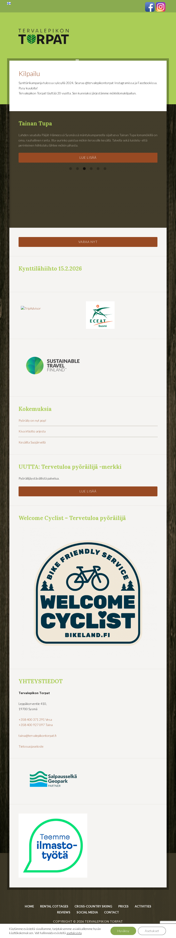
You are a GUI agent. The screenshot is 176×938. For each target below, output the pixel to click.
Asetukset (152, 931)
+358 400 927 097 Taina (36, 725)
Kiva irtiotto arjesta (32, 431)
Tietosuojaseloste (31, 746)
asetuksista (74, 933)
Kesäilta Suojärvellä (32, 442)
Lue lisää (88, 157)
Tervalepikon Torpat (43, 24)
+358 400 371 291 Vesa (35, 719)
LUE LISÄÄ (88, 491)
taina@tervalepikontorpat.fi (37, 735)
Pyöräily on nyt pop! (32, 420)
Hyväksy (123, 931)
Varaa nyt (88, 242)
